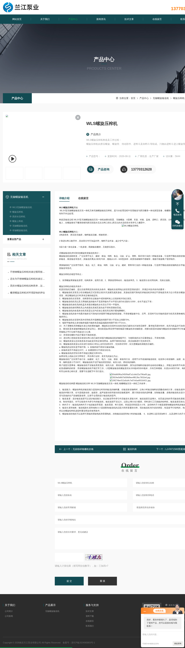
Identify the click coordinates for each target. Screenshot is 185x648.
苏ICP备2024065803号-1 (83, 642)
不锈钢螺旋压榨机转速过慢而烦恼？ (28, 272)
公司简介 (9, 611)
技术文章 (129, 19)
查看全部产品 (14, 239)
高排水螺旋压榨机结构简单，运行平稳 (28, 285)
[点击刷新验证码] (93, 557)
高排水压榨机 (18, 216)
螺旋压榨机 (179, 98)
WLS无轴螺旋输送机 (22, 207)
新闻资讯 (101, 19)
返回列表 (132, 449)
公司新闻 (9, 616)
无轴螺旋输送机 (161, 98)
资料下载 (90, 616)
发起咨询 (177, 644)
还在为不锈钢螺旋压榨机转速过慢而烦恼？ (28, 279)
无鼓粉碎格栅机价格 (83, 449)
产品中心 (73, 19)
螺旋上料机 (17, 221)
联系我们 (90, 626)
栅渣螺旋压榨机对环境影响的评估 (27, 292)
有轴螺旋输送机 (19, 230)
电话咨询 (177, 215)
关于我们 (45, 19)
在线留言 (157, 19)
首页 (133, 98)
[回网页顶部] (177, 204)
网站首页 (17, 19)
